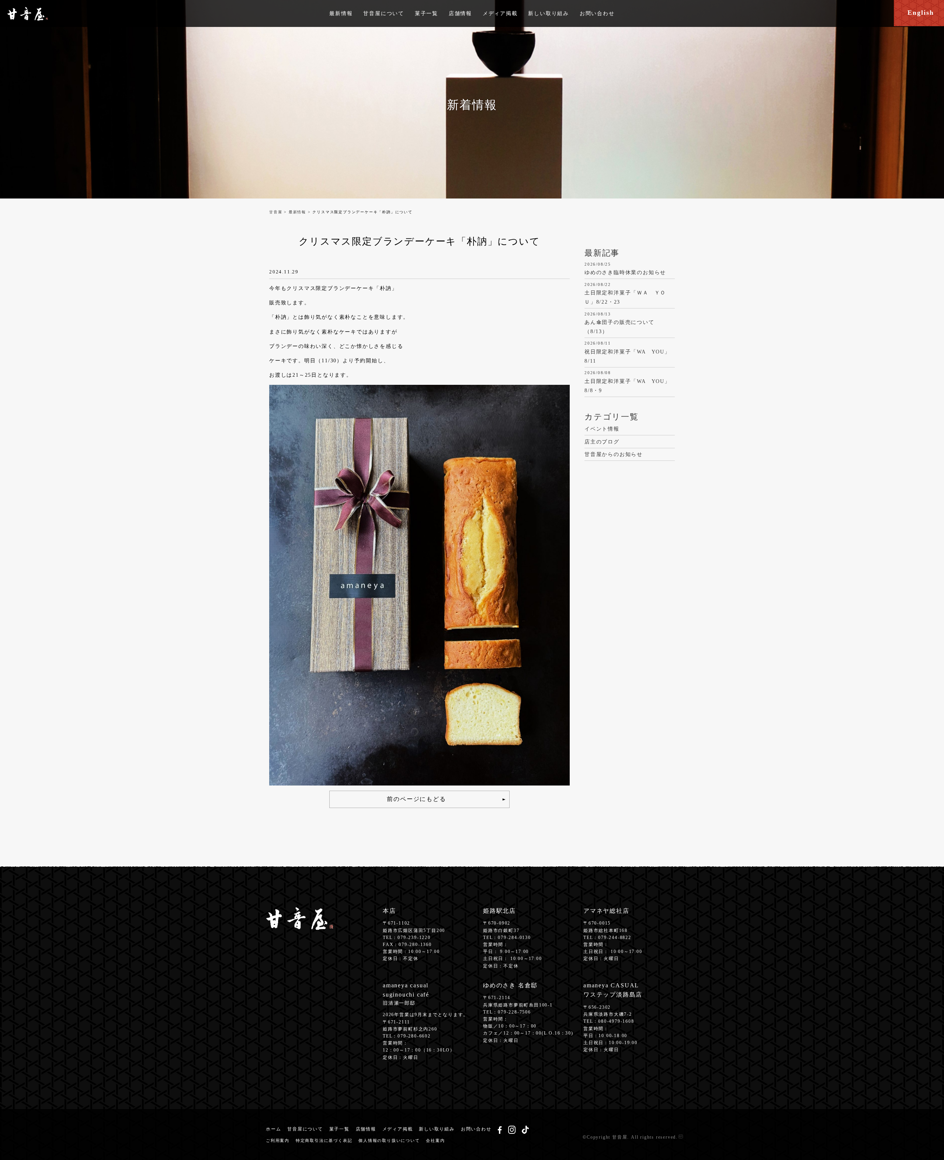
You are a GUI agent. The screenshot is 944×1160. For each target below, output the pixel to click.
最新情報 (341, 13)
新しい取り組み (548, 13)
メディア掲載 (500, 13)
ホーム (273, 1129)
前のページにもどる (416, 799)
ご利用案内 (277, 1140)
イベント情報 (602, 429)
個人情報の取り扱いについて (389, 1140)
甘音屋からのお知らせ (613, 454)
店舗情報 (460, 13)
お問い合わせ (597, 13)
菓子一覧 (426, 13)
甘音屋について (383, 13)
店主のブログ (602, 442)
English (920, 12)
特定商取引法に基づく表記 (324, 1140)
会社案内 (435, 1140)
